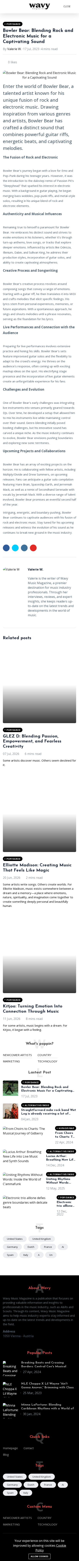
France (48, 1247)
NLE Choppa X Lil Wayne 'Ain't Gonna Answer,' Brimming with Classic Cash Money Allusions (48, 1387)
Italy (25, 1255)
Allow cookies (39, 1556)
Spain (10, 1255)
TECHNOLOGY (47, 1061)
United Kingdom (41, 1239)
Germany (12, 1247)
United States (15, 1239)
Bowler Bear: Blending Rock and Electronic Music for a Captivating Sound (38, 36)
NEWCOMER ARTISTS (17, 1055)
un (51, 1255)
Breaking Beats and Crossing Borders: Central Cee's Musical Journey (43, 1366)
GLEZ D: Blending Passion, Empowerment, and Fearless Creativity (32, 741)
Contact (29, 1448)
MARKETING (11, 1061)
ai (63, 1247)
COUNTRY (44, 1055)
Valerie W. (14, 49)
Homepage (10, 1448)
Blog (6, 1454)
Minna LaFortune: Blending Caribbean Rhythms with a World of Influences (47, 1408)
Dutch (31, 1247)
